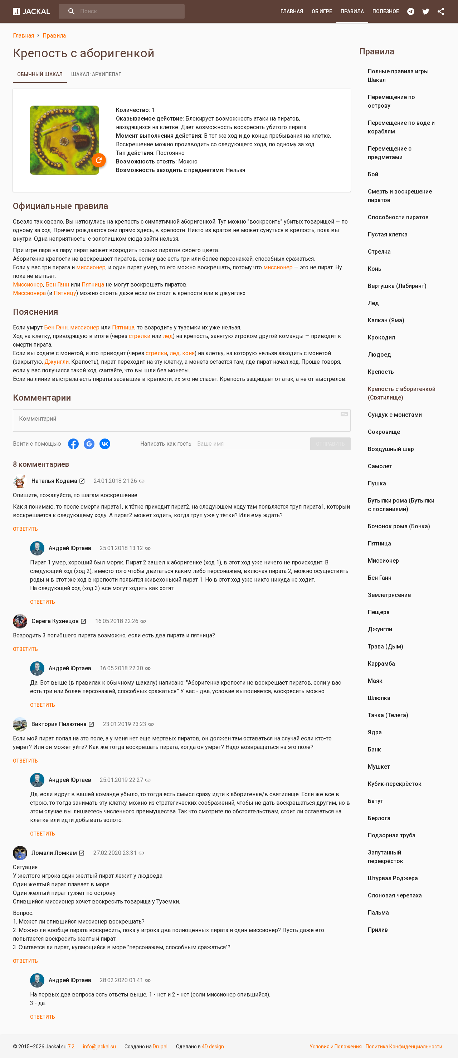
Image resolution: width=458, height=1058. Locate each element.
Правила (352, 11)
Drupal (160, 1046)
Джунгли (56, 361)
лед (168, 336)
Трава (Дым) (385, 646)
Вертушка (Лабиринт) (397, 286)
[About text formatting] (344, 414)
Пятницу (65, 293)
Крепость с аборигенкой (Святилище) (401, 393)
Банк (374, 749)
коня (188, 353)
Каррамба (381, 663)
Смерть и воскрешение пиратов (400, 196)
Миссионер (28, 284)
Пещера (379, 612)
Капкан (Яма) (386, 320)
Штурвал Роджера (393, 878)
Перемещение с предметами (389, 153)
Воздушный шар (391, 449)
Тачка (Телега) (388, 715)
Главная (292, 11)
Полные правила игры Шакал (398, 75)
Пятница (93, 284)
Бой (373, 174)
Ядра (375, 732)
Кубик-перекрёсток (395, 783)
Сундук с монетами (395, 414)
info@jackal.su (99, 1046)
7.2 (71, 1046)
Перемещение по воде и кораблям (401, 127)
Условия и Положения (336, 1046)
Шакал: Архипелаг (96, 74)
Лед (373, 303)
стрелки (139, 336)
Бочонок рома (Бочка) (399, 526)
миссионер (91, 267)
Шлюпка (379, 698)
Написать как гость (165, 443)
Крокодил (381, 337)
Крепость (381, 371)
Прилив (378, 929)
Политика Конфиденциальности (404, 1046)
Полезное (385, 11)
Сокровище (384, 431)
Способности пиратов (398, 217)
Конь (374, 268)
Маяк (375, 680)
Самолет (380, 466)
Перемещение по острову (391, 101)
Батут (375, 801)
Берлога (379, 818)
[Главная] (31, 11)
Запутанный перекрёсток (385, 856)
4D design (213, 1046)
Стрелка (379, 251)
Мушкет (379, 766)
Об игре (322, 11)
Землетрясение (389, 595)
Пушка (377, 483)
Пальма (378, 912)
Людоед (379, 354)
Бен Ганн (57, 284)
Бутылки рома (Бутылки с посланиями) (401, 505)
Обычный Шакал (40, 74)
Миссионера (29, 293)
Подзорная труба (391, 835)
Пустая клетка (388, 234)
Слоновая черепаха (395, 895)
